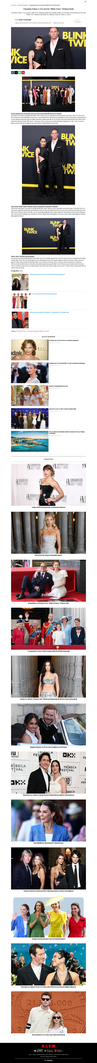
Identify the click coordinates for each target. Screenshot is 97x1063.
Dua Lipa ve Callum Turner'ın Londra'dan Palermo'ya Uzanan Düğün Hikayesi (48, 944)
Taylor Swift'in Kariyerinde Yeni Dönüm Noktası (48, 464)
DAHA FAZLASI (48, 459)
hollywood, (37, 331)
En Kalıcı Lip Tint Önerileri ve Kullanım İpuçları (22, 340)
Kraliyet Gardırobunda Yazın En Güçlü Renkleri (48, 896)
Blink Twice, (43, 331)
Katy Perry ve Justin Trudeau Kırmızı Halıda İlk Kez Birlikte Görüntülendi (48, 752)
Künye (30, 1054)
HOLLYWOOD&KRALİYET (23, 5)
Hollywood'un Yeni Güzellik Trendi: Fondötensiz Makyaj (25, 363)
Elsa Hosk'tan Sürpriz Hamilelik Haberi (48, 512)
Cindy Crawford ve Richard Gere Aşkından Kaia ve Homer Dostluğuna (48, 848)
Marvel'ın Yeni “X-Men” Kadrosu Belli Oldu (21, 408)
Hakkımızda (39, 1054)
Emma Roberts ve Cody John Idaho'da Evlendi (48, 992)
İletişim (34, 1054)
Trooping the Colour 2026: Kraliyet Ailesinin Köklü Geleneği (48, 608)
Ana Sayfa (13, 5)
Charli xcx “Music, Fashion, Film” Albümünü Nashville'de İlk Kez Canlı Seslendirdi (48, 656)
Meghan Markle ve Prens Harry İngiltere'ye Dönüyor (48, 704)
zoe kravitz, (30, 331)
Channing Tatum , (21, 331)
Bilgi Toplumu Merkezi (48, 1054)
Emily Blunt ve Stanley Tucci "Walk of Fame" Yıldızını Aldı (48, 560)
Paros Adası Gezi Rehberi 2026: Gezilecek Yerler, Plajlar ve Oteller (28, 431)
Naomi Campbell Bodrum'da (18, 386)
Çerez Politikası (57, 1054)
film (48, 331)
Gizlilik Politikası (65, 1054)
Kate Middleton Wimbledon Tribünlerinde (48, 800)
